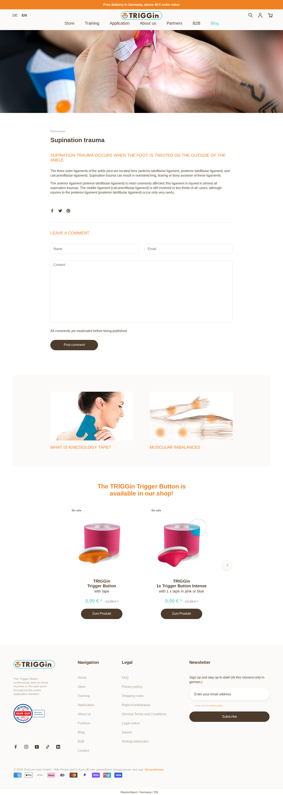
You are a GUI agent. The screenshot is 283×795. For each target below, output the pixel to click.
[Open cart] (270, 15)
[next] (227, 565)
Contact (83, 750)
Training (92, 23)
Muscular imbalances (175, 447)
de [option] (15, 15)
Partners (174, 23)
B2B (196, 23)
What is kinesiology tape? (80, 447)
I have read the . (209, 705)
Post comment (74, 345)
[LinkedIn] (58, 746)
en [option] (24, 15)
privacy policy (216, 705)
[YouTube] (37, 746)
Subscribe (229, 716)
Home (82, 677)
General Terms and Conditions (144, 714)
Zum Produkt (101, 613)
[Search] (250, 15)
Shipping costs (133, 696)
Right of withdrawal (136, 705)
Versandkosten (154, 769)
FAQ (125, 677)
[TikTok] (48, 746)
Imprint (127, 732)
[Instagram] (26, 746)
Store (69, 23)
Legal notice (131, 723)
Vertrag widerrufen (135, 741)
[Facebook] (16, 746)
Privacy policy (132, 686)
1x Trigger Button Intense (181, 586)
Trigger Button (101, 586)
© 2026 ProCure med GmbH (32, 769)
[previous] (56, 565)
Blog (215, 23)
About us (148, 23)
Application (119, 23)
